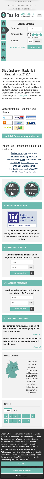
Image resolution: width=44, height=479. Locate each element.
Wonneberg (24, 156)
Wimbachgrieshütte (29, 166)
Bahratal (39, 159)
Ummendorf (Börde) (32, 153)
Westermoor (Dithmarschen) (27, 163)
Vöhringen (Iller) (28, 172)
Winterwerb (15, 156)
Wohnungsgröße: (17, 34)
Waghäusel (33, 156)
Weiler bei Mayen (19, 153)
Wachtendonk (31, 159)
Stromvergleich (21, 95)
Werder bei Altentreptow (13, 159)
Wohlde (14, 172)
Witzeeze (21, 172)
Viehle (22, 159)
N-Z (15, 410)
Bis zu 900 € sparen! (17, 47)
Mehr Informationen (22, 476)
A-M (8, 410)
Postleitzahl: (15, 28)
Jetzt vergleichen (34, 47)
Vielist (36, 163)
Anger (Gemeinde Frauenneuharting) (18, 169)
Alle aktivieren (22, 464)
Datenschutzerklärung (26, 454)
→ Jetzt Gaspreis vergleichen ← (22, 136)
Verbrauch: (14, 41)
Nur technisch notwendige (22, 470)
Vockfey (34, 172)
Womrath (17, 165)
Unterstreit (15, 162)
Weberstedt (34, 168)
